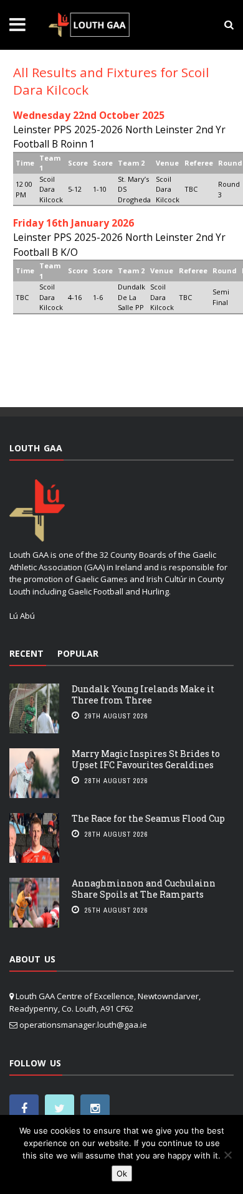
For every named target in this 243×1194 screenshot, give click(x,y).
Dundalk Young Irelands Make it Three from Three (143, 694)
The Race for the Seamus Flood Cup (148, 818)
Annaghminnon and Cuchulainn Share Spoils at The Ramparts (144, 888)
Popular (77, 653)
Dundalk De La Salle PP (131, 297)
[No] (227, 1155)
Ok (122, 1173)
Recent (26, 653)
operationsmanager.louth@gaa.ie (83, 1024)
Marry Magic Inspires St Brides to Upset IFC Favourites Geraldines (146, 759)
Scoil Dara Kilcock (51, 189)
